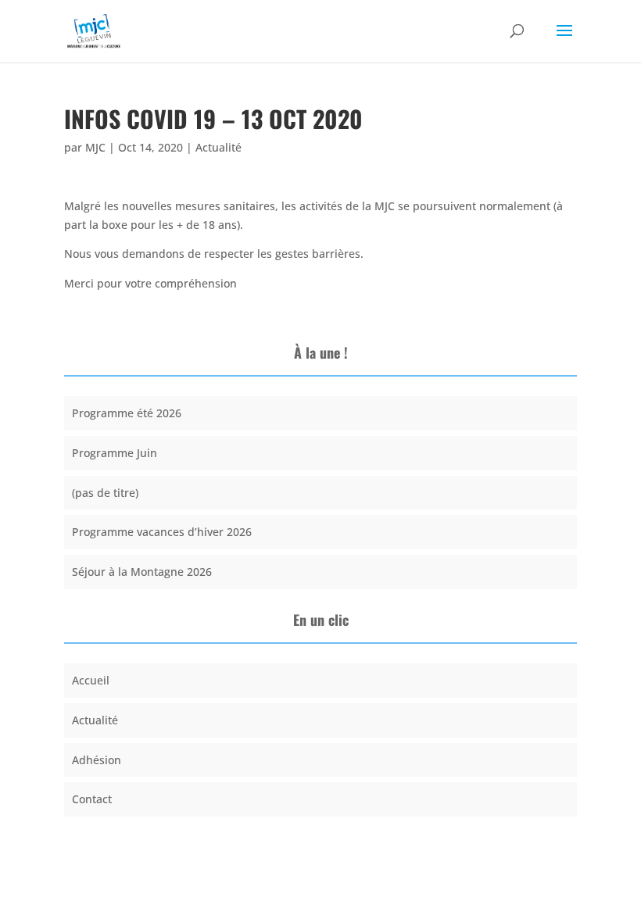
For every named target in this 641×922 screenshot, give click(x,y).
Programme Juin (114, 452)
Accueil (90, 680)
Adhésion (96, 759)
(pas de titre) (105, 492)
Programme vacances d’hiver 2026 (162, 531)
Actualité (218, 147)
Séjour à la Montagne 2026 (142, 571)
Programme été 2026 (126, 413)
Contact (92, 799)
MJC (95, 147)
